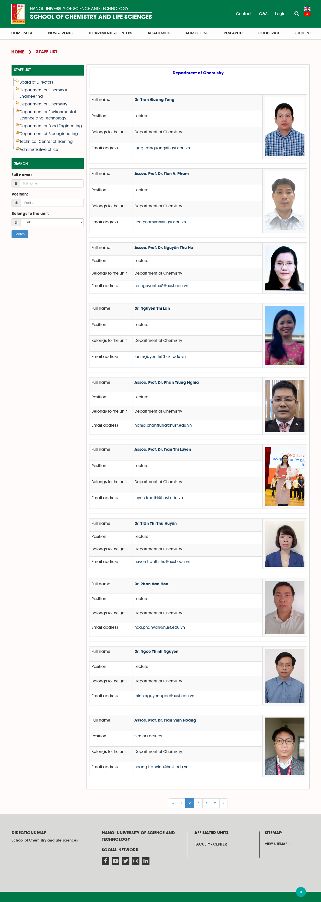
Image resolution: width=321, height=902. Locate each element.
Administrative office (39, 150)
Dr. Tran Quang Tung (154, 100)
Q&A (263, 14)
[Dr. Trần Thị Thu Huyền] (285, 544)
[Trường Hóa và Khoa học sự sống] (18, 14)
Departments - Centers (110, 33)
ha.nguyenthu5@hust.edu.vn (161, 286)
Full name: (22, 175)
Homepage (22, 33)
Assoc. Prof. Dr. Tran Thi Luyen (162, 450)
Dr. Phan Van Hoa (151, 584)
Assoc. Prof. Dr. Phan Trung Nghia (166, 382)
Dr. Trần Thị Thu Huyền (155, 524)
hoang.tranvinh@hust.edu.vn (161, 767)
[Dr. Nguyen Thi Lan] (285, 335)
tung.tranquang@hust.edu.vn (162, 148)
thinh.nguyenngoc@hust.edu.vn (164, 696)
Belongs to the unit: (30, 214)
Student (303, 33)
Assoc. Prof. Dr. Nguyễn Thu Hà (163, 248)
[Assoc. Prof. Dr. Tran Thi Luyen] (285, 476)
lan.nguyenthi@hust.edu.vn (160, 357)
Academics (158, 33)
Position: (20, 194)
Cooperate (269, 33)
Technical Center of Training (46, 142)
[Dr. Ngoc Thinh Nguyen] (285, 676)
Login (280, 14)
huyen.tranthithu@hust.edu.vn (162, 562)
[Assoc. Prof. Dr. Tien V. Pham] (285, 201)
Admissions (196, 33)
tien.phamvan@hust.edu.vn (160, 222)
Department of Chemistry (43, 104)
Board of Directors (36, 82)
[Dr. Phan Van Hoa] (285, 608)
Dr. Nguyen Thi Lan (152, 308)
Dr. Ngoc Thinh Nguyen (156, 652)
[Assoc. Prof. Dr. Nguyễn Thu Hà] (285, 268)
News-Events (60, 33)
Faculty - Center (210, 844)
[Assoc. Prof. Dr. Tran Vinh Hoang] (285, 746)
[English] (307, 9)
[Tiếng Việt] (307, 14)
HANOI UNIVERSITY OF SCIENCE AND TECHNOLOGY (79, 9)
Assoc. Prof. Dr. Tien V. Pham (161, 174)
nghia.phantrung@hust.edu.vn (163, 425)
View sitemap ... (278, 844)
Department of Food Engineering (51, 126)
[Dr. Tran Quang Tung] (285, 126)
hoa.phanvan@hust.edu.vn (159, 627)
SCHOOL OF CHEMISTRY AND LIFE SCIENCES (91, 17)
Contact (244, 14)
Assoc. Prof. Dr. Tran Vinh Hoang (165, 720)
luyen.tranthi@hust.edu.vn (158, 498)
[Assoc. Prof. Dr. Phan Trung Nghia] (285, 406)
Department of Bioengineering (49, 134)
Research (233, 33)
